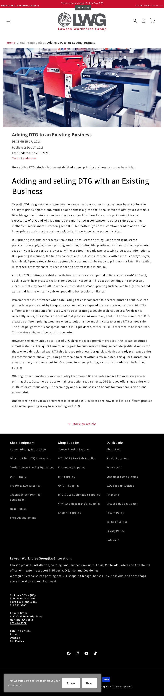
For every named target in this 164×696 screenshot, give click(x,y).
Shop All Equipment (23, 517)
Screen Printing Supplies (74, 449)
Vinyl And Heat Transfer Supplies (79, 503)
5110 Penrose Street (22, 598)
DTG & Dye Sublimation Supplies (79, 494)
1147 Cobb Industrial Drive (26, 616)
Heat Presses (18, 508)
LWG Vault (113, 540)
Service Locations (118, 458)
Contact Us (157, 5)
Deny (89, 683)
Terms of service (123, 686)
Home (11, 42)
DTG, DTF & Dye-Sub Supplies (77, 458)
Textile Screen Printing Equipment (32, 467)
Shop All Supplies (69, 512)
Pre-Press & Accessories (25, 485)
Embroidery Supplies (71, 467)
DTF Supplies (66, 476)
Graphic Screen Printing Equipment (25, 497)
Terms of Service (117, 521)
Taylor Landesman (24, 158)
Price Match (114, 467)
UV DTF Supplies (68, 485)
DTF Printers (18, 476)
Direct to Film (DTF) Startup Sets (31, 458)
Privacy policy (103, 686)
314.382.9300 (142, 5)
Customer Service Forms (122, 476)
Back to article (84, 424)
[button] (8, 21)
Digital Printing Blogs (31, 42)
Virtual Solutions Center (122, 503)
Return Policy (115, 512)
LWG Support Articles (120, 485)
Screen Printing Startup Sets (28, 449)
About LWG (114, 449)
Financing (113, 494)
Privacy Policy (115, 531)
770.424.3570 (18, 623)
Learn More (83, 7)
